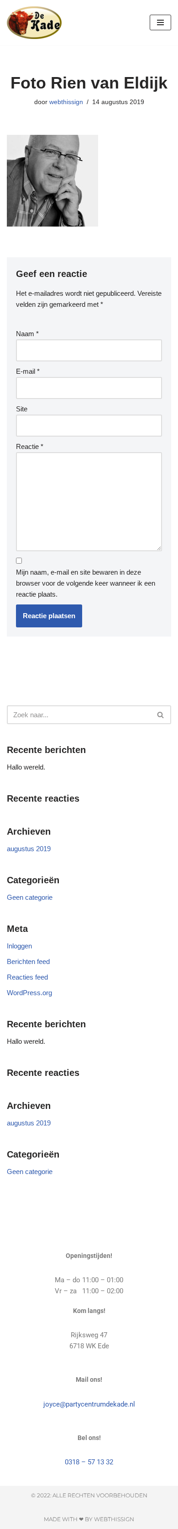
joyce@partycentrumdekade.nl (89, 1404)
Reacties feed (27, 977)
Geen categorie (29, 897)
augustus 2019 (29, 849)
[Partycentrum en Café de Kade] (34, 22)
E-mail (28, 371)
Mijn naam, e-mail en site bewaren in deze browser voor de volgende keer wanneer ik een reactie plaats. (85, 583)
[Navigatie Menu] (160, 22)
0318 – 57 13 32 (89, 1462)
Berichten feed (28, 961)
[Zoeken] (161, 714)
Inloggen (19, 946)
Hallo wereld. (26, 767)
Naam (27, 334)
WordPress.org (29, 993)
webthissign (66, 102)
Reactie (29, 446)
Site (21, 409)
